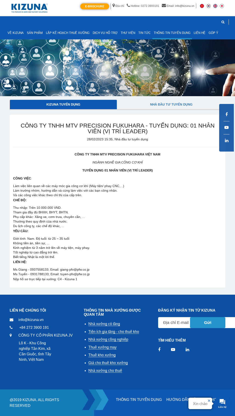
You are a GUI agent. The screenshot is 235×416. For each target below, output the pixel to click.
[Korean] (209, 5)
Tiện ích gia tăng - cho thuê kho (113, 332)
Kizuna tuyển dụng (63, 104)
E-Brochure (94, 6)
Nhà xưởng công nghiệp (108, 339)
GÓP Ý (213, 33)
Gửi (207, 322)
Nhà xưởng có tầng (104, 324)
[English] (215, 5)
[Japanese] (222, 5)
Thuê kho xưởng (102, 355)
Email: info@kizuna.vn (180, 6)
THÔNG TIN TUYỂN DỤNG (139, 400)
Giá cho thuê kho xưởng (108, 363)
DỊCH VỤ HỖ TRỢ (105, 33)
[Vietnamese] (202, 5)
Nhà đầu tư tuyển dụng (171, 104)
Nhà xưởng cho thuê (105, 370)
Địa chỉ (119, 6)
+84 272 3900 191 (34, 327)
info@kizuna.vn (31, 320)
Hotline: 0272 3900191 (145, 6)
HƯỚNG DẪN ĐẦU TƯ (185, 400)
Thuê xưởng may (102, 347)
